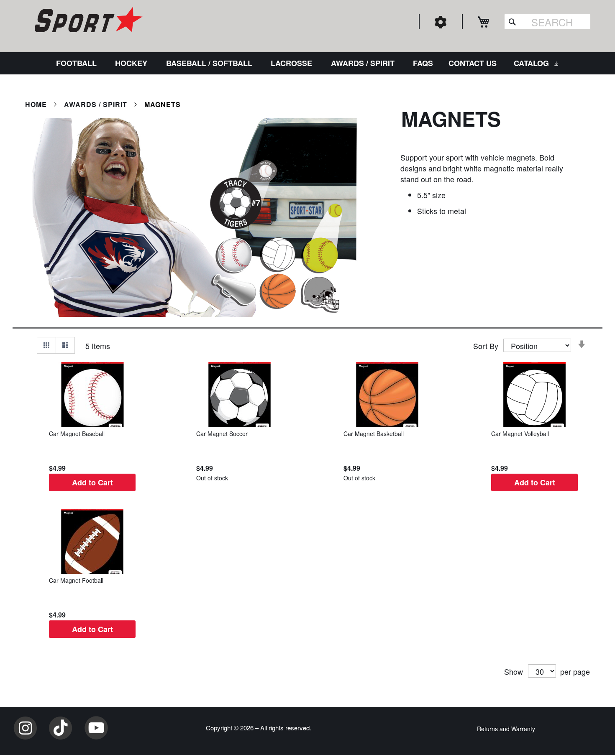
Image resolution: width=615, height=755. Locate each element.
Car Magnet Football (76, 580)
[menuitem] (78, 63)
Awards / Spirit (96, 104)
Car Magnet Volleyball (520, 433)
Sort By (485, 345)
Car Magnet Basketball (373, 433)
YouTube (96, 727)
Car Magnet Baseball (77, 433)
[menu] (307, 63)
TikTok (60, 727)
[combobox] (547, 21)
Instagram (25, 727)
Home (37, 104)
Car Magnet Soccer (222, 433)
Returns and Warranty (506, 728)
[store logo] (87, 21)
